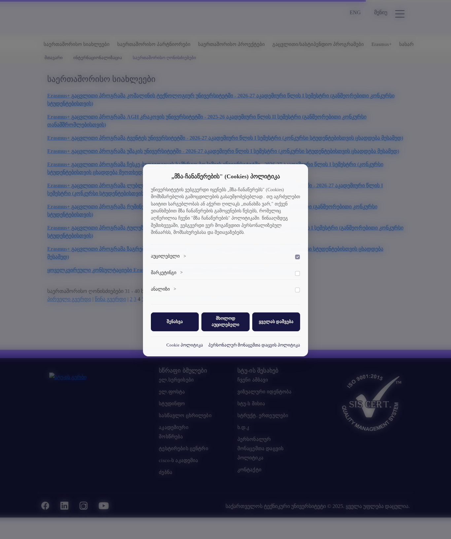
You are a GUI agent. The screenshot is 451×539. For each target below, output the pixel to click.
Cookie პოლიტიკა (184, 345)
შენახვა (175, 321)
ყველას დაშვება (276, 321)
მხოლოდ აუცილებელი (225, 321)
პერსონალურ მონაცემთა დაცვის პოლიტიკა (254, 345)
